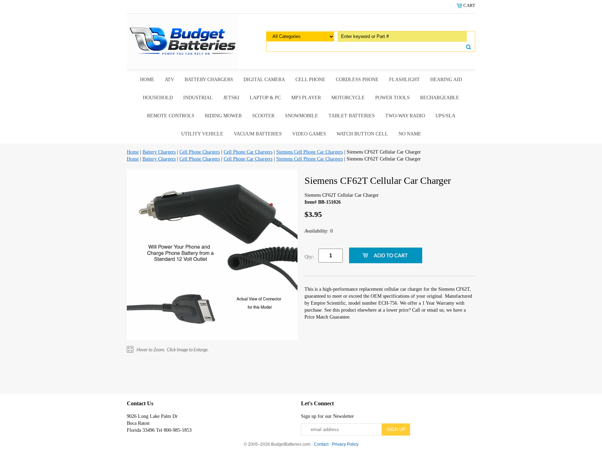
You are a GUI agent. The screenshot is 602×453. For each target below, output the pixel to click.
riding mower (223, 115)
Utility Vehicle (202, 133)
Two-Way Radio (405, 115)
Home (147, 79)
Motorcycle (348, 97)
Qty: (309, 256)
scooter (263, 115)
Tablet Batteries (352, 115)
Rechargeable (439, 97)
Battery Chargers (209, 79)
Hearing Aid (446, 79)
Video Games (309, 133)
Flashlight (404, 79)
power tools (392, 97)
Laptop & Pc (265, 97)
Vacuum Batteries (258, 133)
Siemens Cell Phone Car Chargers (309, 152)
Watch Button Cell (362, 133)
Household (158, 97)
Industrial (198, 97)
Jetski (231, 97)
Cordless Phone (357, 79)
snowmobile (301, 115)
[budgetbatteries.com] (182, 41)
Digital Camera (264, 79)
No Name (410, 133)
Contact (321, 444)
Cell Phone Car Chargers (248, 152)
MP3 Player (306, 97)
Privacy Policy (345, 444)
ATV (169, 79)
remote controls (170, 115)
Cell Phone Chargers (199, 152)
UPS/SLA (445, 115)
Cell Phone (310, 79)
